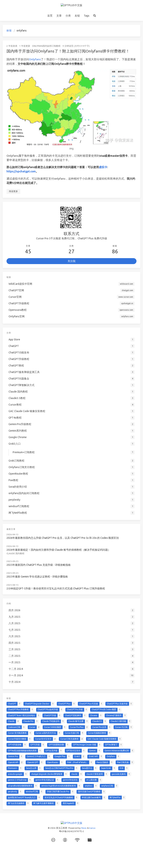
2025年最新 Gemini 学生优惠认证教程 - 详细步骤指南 (37, 576)
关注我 (71, 261)
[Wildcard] (90, 840)
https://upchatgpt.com (21, 171)
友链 (77, 15)
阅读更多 (13, 191)
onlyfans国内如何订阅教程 (46, 46)
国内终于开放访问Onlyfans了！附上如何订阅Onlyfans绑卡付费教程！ (68, 51)
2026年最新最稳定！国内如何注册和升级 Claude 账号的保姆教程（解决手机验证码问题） (58, 549)
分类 (68, 15)
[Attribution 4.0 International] (65, 840)
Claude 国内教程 (15, 553)
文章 (59, 15)
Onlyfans (35, 59)
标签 (9, 30)
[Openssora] (77, 840)
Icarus (92, 828)
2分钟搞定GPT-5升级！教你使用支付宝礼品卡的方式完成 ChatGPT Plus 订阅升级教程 (56, 588)
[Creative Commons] (53, 840)
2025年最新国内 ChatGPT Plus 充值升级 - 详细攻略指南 (39, 564)
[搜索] (94, 15)
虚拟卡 (103, 167)
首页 (50, 15)
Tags (86, 15)
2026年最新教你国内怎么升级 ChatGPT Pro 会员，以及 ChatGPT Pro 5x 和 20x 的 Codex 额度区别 (63, 537)
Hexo (84, 828)
